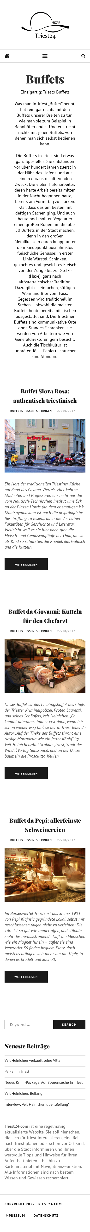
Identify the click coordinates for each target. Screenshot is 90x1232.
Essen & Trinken (39, 410)
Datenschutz (46, 1215)
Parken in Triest (17, 1071)
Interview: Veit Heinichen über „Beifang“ (37, 1104)
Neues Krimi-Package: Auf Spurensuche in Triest (44, 1082)
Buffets (16, 410)
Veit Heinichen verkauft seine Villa (32, 1060)
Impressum (15, 1215)
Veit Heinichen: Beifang (23, 1093)
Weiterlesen (26, 564)
